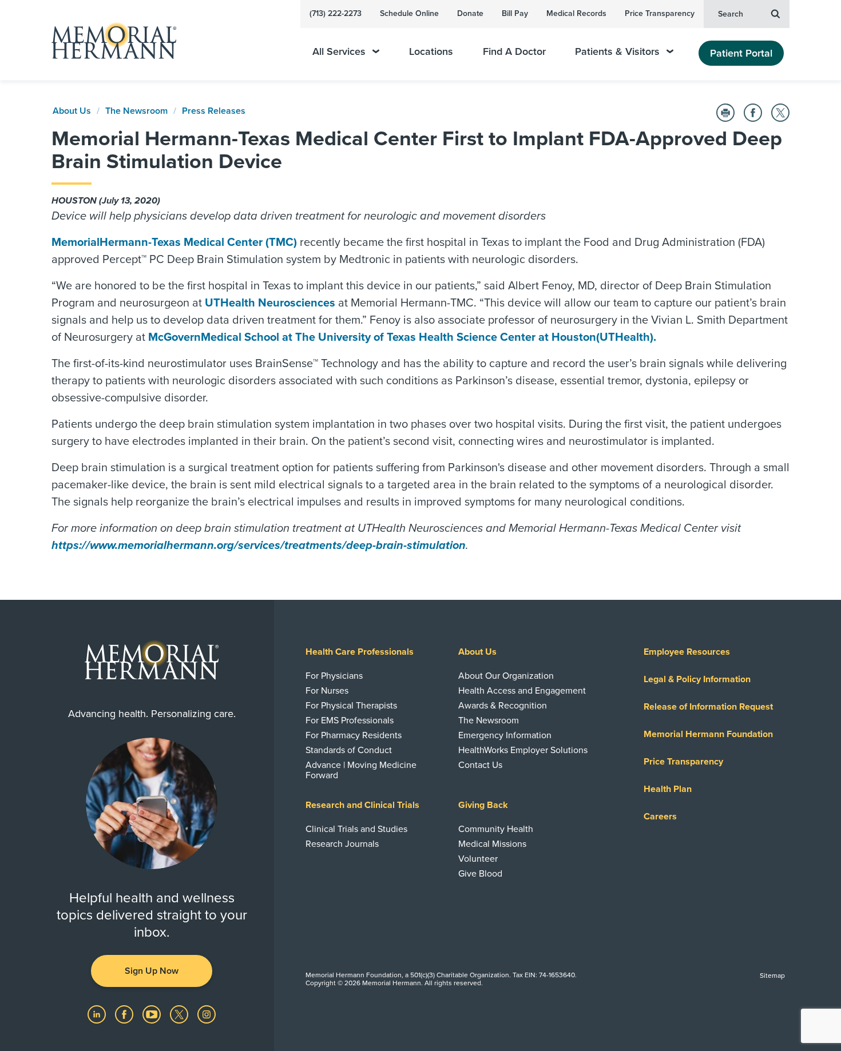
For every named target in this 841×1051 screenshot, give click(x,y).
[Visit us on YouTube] (152, 1014)
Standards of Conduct (349, 750)
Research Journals (342, 844)
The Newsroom (136, 111)
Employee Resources (687, 652)
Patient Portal (741, 53)
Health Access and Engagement (522, 691)
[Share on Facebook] (753, 112)
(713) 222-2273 (336, 13)
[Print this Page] (725, 112)
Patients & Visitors (617, 52)
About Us (72, 111)
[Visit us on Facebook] (125, 1014)
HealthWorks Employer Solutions (523, 750)
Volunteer (478, 859)
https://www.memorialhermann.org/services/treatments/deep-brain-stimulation (258, 545)
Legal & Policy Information (697, 679)
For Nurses (327, 691)
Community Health (495, 829)
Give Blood (480, 874)
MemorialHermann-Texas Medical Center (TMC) (174, 242)
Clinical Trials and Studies (356, 829)
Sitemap (772, 976)
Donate (470, 13)
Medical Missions (492, 844)
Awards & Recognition (502, 705)
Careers (660, 816)
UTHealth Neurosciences (270, 303)
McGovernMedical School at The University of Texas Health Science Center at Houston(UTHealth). (402, 337)
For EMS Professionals (350, 720)
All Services (339, 52)
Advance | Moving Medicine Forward (361, 770)
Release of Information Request (708, 706)
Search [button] (730, 14)
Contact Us (480, 765)
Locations (431, 52)
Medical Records (576, 13)
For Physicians (334, 676)
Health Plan (668, 789)
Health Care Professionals (360, 652)
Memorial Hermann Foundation (708, 734)
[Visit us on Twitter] (180, 1014)
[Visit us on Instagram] (206, 1014)
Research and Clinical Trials (362, 805)
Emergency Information (505, 735)
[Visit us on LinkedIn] (98, 1014)
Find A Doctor (514, 52)
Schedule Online (409, 13)
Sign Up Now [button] (151, 971)
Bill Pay (515, 13)
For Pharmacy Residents (354, 735)
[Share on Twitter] (780, 112)
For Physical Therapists (351, 705)
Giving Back (483, 805)
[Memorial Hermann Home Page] (108, 40)
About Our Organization (506, 676)
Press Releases (213, 111)
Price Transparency (660, 13)
